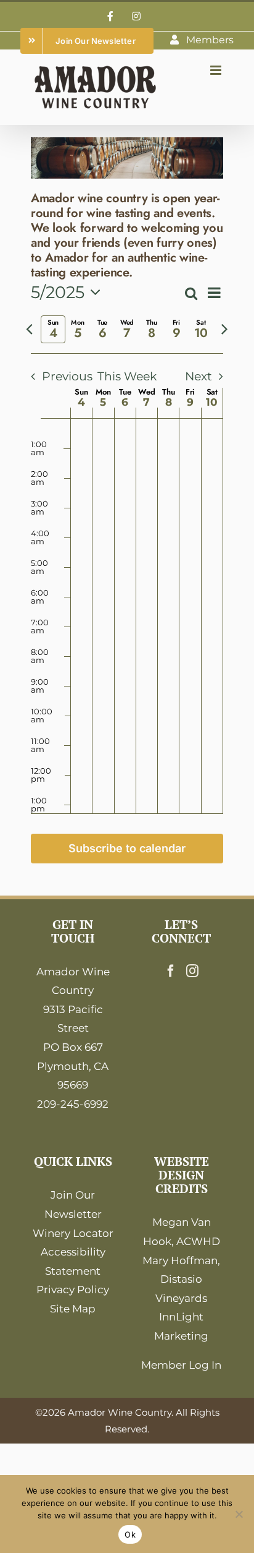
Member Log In (181, 1365)
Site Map (73, 1309)
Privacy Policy (72, 1289)
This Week (127, 376)
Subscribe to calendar (127, 848)
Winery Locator (73, 1233)
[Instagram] (192, 971)
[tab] (53, 329)
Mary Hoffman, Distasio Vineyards (181, 1279)
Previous (67, 376)
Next (198, 376)
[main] (127, 510)
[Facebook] (171, 971)
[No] (238, 1514)
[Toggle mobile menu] (216, 70)
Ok (130, 1534)
